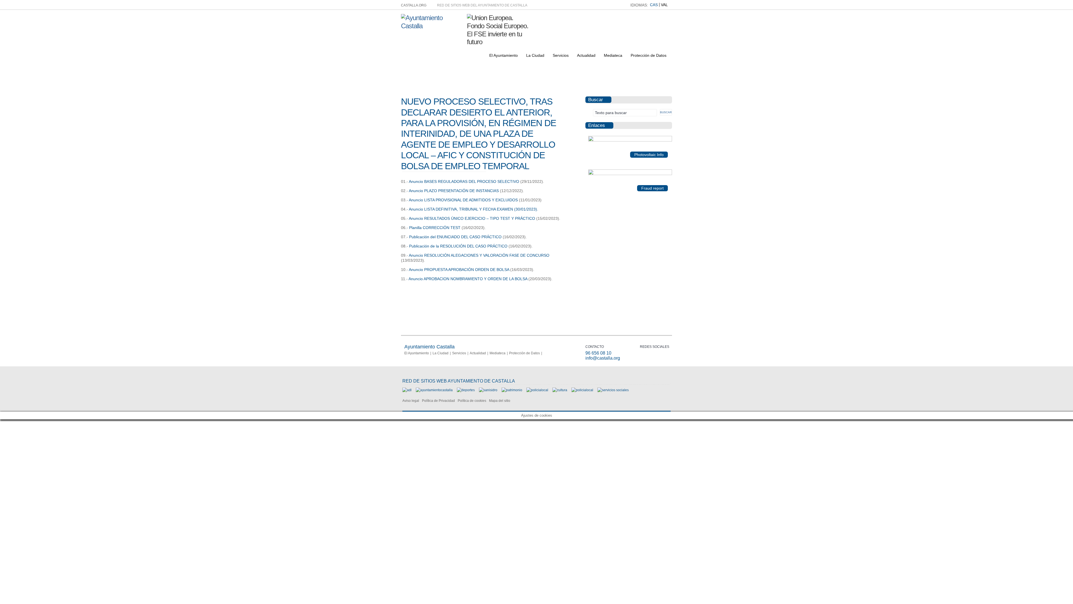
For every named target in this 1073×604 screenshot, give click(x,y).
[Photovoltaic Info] (630, 140)
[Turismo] (582, 390)
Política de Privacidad (438, 401)
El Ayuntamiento (503, 55)
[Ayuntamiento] (434, 390)
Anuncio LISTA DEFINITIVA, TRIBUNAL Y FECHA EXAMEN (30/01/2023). (473, 209)
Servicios (561, 55)
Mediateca (613, 55)
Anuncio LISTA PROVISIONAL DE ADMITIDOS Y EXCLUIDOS (463, 200)
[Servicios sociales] (613, 390)
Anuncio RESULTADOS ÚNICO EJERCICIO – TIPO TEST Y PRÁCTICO (472, 218)
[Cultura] (559, 390)
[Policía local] (537, 390)
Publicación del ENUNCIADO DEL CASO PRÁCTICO (455, 237)
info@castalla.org (602, 358)
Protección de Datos (648, 55)
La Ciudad (535, 55)
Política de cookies (472, 401)
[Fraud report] (630, 174)
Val (664, 5)
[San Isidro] (488, 390)
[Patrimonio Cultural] (512, 390)
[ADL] (407, 390)
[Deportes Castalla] (466, 390)
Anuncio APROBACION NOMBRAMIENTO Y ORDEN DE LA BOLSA (467, 279)
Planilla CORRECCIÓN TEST (434, 227)
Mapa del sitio (499, 401)
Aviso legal (410, 401)
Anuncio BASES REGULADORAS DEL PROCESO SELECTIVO (464, 181)
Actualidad (586, 55)
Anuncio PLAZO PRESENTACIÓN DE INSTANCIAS (454, 190)
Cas (654, 5)
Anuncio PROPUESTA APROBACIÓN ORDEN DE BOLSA (459, 269)
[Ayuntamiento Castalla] (432, 26)
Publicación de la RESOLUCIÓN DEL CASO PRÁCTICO (457, 246)
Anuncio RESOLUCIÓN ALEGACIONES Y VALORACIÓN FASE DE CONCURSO (479, 255)
